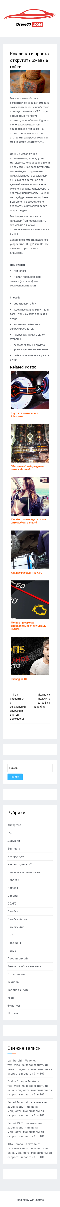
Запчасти (14, 848)
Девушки (14, 840)
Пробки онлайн (18, 958)
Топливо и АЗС (18, 990)
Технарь (13, 982)
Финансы (14, 1005)
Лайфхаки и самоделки (24, 872)
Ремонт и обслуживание (24, 966)
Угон (11, 997)
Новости (13, 880)
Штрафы (13, 1013)
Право (12, 950)
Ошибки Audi (16, 927)
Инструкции (16, 856)
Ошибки (13, 911)
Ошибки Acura (17, 919)
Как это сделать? (20, 864)
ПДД (11, 935)
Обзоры (13, 895)
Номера (13, 887)
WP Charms (37, 1199)
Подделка (14, 942)
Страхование (17, 974)
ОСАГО (12, 903)
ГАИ (10, 833)
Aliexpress (14, 825)
